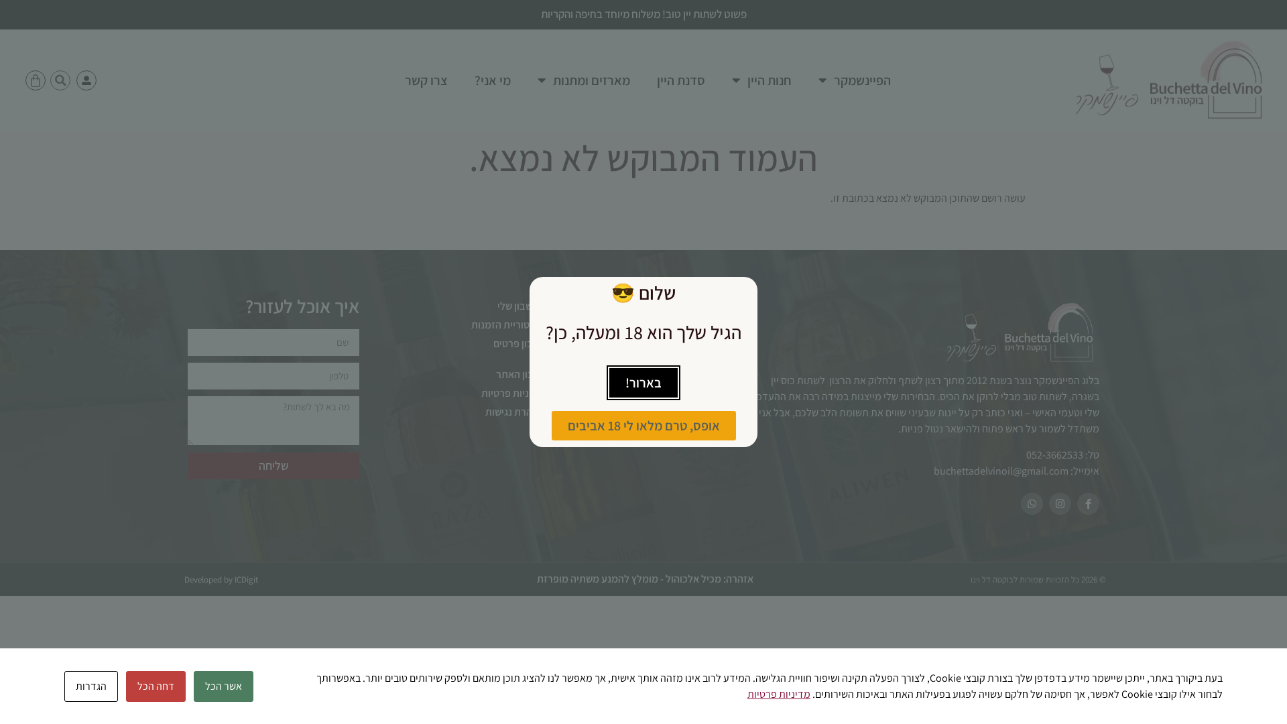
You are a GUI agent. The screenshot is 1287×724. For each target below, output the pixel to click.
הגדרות (91, 686)
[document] (643, 362)
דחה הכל (155, 686)
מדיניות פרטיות (778, 694)
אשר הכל (223, 686)
